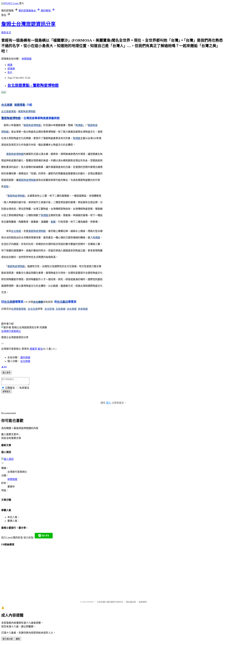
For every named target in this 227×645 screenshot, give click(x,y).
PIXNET (90, 602)
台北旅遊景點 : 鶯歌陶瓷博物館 (33, 85)
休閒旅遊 (27, 58)
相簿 (9, 65)
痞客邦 (33, 348)
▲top (4, 366)
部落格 (11, 68)
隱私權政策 (131, 602)
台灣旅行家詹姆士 (11, 331)
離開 (18, 639)
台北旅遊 (25, 361)
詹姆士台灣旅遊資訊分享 (28, 24)
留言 (40, 348)
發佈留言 (6, 391)
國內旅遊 (25, 357)
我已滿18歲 (7, 639)
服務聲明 (143, 602)
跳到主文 (6, 32)
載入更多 (6, 372)
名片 (9, 72)
